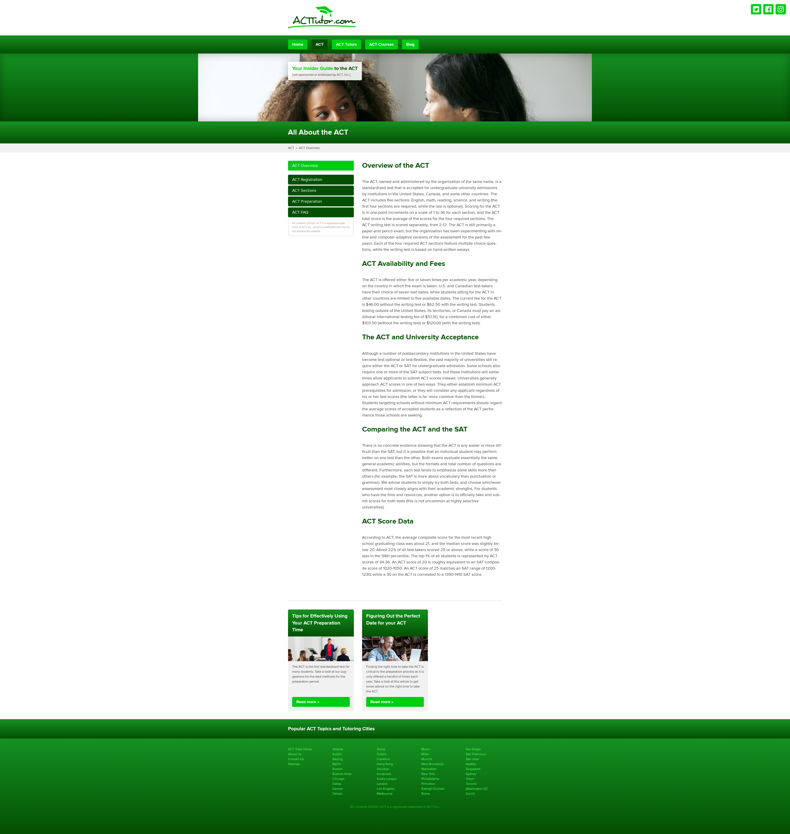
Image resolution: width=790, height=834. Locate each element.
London (382, 784)
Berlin (336, 764)
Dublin (381, 754)
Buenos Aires (342, 774)
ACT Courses (381, 44)
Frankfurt (383, 759)
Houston (383, 769)
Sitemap (294, 764)
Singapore (473, 769)
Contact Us (296, 759)
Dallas (336, 784)
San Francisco (476, 754)
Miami (425, 749)
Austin (337, 754)
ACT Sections (304, 190)
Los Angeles (386, 789)
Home (297, 44)
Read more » (307, 701)
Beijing (337, 759)
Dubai (381, 749)
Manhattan (429, 769)
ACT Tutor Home (300, 749)
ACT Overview (309, 148)
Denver (337, 789)
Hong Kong (385, 764)
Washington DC (477, 789)
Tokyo (470, 779)
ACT (320, 44)
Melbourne (385, 794)
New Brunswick (432, 764)
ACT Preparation (307, 201)
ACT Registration (307, 179)
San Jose (472, 759)
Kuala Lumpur (387, 779)
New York (428, 774)
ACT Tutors (346, 44)
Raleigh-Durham (433, 789)
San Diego (473, 749)
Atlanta (337, 749)
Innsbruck (384, 774)
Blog (410, 44)
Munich (426, 759)
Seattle (471, 764)
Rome (425, 794)
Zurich (470, 794)
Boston (337, 769)
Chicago (338, 779)
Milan (425, 754)
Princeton (428, 784)
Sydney (471, 774)
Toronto (471, 784)
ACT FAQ (300, 212)
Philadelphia (430, 779)
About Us (294, 754)
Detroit (337, 794)
